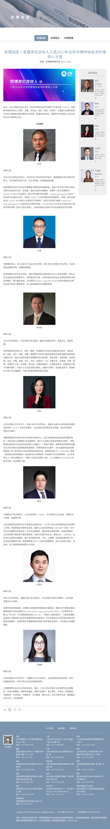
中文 (93, 31)
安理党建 (68, 38)
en (98, 31)
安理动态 (41, 38)
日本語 (103, 31)
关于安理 (49, 728)
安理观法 (55, 38)
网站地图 (61, 728)
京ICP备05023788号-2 (66, 812)
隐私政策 (73, 728)
